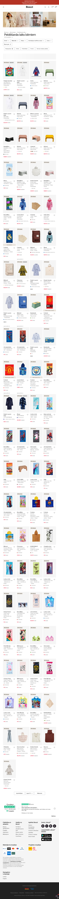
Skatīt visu (53, 816)
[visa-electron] (22, 849)
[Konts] (48, 7)
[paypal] (4, 849)
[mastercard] (13, 849)
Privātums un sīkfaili (29, 892)
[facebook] (42, 826)
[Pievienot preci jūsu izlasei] (14, 81)
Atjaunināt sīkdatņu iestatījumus (41, 892)
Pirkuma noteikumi (14, 892)
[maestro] (17, 849)
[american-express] (9, 853)
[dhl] (30, 849)
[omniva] (34, 849)
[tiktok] (54, 826)
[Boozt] (29, 7)
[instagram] (46, 826)
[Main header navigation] (3, 7)
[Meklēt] (45, 7)
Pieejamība (21, 892)
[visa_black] (9, 849)
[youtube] (50, 826)
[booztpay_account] (13, 853)
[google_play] (46, 835)
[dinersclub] (4, 853)
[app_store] (46, 839)
